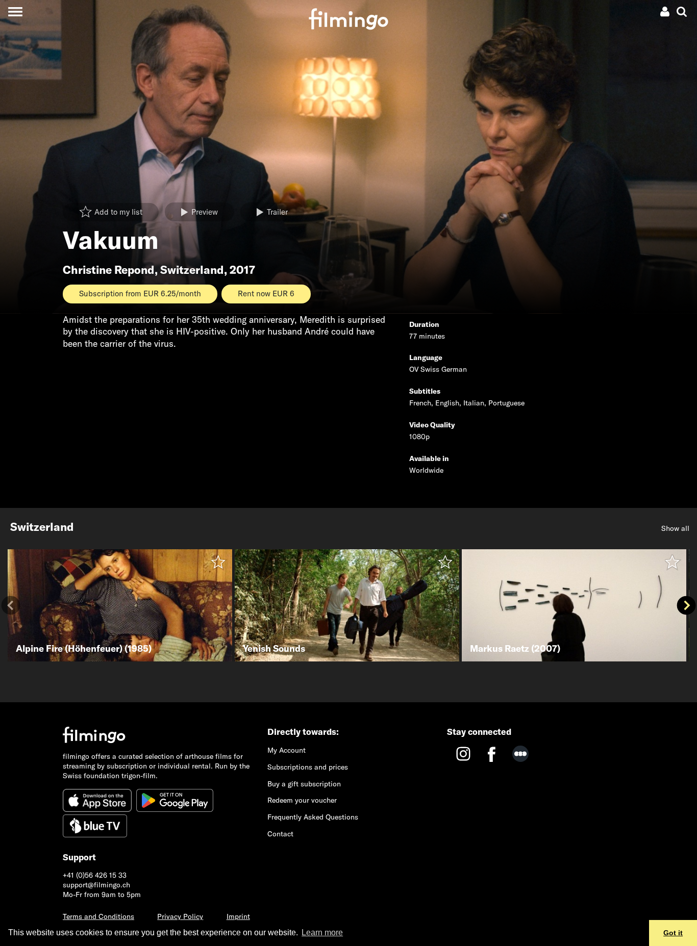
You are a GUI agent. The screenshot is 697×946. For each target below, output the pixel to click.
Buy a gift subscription (304, 783)
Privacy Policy (180, 916)
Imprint (238, 916)
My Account (286, 750)
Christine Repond (109, 270)
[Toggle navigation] (15, 11)
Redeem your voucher (302, 800)
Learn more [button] (322, 932)
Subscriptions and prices (307, 767)
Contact (280, 833)
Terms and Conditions (98, 916)
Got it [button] (673, 933)
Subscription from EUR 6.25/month (140, 293)
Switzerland (192, 270)
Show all (675, 528)
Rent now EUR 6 (266, 293)
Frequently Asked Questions (312, 817)
